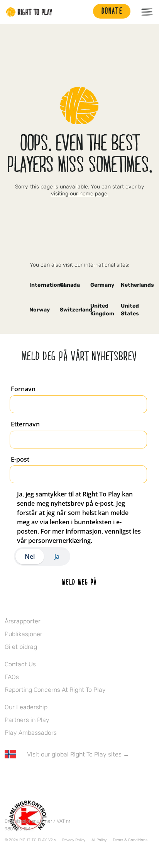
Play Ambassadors (31, 732)
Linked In (57, 777)
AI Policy (99, 840)
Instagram (41, 777)
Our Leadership (26, 707)
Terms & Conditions (130, 840)
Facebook (9, 777)
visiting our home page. (79, 193)
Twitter (25, 777)
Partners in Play (27, 720)
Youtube (73, 777)
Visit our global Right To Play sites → (78, 754)
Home (29, 12)
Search (83, 12)
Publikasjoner (23, 634)
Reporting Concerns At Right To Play (55, 689)
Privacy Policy (73, 840)
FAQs (12, 677)
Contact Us (20, 664)
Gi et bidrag (21, 646)
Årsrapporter (23, 621)
